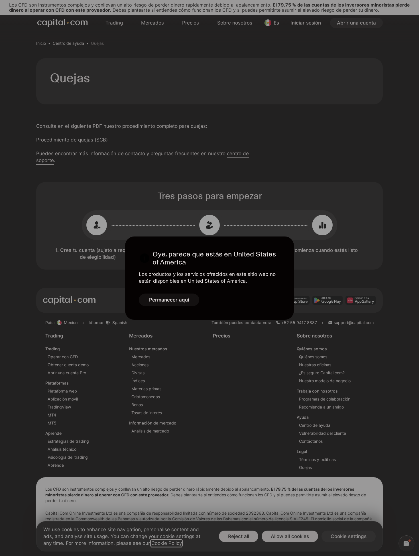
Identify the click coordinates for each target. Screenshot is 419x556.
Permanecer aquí (169, 300)
